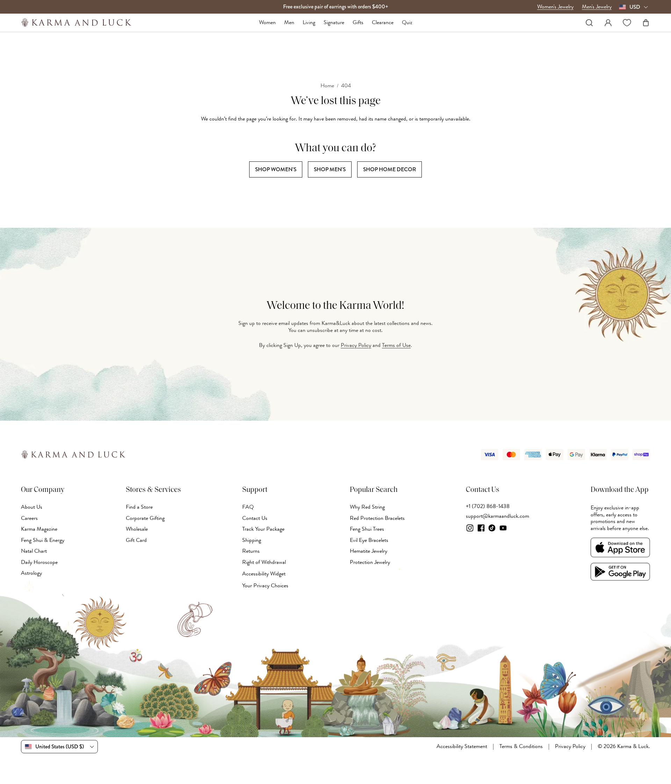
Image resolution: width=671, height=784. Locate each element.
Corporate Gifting (145, 518)
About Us (31, 507)
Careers (29, 518)
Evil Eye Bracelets (369, 540)
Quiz (407, 22)
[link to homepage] (76, 22)
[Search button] (589, 23)
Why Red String (367, 507)
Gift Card (136, 540)
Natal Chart (34, 551)
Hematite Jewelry (368, 551)
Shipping (251, 540)
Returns (251, 551)
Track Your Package (263, 529)
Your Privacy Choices (265, 585)
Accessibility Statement (461, 746)
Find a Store (139, 507)
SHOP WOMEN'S (275, 169)
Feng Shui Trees (367, 529)
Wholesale (137, 529)
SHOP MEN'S (330, 169)
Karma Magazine (39, 529)
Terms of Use (396, 345)
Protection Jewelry (370, 562)
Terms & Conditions (521, 746)
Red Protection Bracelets (377, 518)
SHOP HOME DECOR (389, 169)
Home (327, 85)
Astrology (31, 573)
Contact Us (254, 518)
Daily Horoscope (39, 562)
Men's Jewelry (597, 6)
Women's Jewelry (555, 6)
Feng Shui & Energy (42, 540)
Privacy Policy (356, 345)
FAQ (248, 507)
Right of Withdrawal (264, 562)
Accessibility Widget (264, 574)
